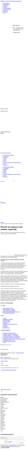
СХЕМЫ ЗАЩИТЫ (5, 330)
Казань (2, 403)
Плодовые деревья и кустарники (10, 334)
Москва (2, 397)
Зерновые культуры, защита (9, 341)
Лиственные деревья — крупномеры (11, 336)
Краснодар (3, 415)
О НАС (2, 315)
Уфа (1, 409)
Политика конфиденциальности (10, 324)
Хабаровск (3, 424)
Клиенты (5, 6)
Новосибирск (4, 399)
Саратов (2, 416)
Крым (2, 429)
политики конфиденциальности (13, 446)
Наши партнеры (6, 320)
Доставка (5, 157)
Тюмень (2, 417)
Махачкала (3, 428)
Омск (2, 405)
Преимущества (6, 4)
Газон (4, 342)
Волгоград (3, 414)
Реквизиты (5, 11)
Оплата (4, 158)
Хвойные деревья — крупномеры (10, 335)
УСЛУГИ (3, 305)
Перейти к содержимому (15, 1)
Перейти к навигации (5, 1)
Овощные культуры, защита (9, 333)
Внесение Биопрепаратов (8, 313)
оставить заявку (16, 32)
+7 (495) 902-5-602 (5, 370)
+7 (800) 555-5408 (19, 352)
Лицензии (5, 5)
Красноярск (3, 410)
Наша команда (6, 3)
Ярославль (3, 426)
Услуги (4, 161)
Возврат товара (6, 321)
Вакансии (5, 10)
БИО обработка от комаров (9, 310)
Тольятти (3, 418)
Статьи (4, 163)
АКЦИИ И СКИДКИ (8, 319)
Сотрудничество (6, 9)
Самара (2, 406)
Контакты (5, 164)
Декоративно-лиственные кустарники (11, 337)
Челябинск (3, 404)
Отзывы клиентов (7, 8)
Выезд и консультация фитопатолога (11, 311)
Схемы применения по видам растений (12, 162)
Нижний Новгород (5, 402)
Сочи (2, 427)
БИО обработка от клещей (9, 309)
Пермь (2, 412)
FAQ (4, 12)
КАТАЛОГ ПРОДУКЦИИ (7, 303)
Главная (2, 223)
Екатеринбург (4, 400)
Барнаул (2, 421)
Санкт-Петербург (4, 398)
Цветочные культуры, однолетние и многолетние (14, 338)
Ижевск (2, 420)
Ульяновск (3, 422)
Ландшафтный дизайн (8, 308)
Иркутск (2, 423)
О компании (6, 156)
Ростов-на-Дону (4, 408)
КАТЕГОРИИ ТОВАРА (8, 155)
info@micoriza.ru (12, 370)
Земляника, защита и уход (9, 340)
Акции (4, 160)
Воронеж (3, 411)
